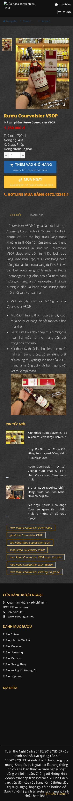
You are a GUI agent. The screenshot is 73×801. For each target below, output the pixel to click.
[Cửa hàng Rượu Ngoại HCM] (20, 6)
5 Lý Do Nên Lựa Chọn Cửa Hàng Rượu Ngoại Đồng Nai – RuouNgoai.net (47, 453)
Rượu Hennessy (13, 652)
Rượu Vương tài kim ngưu (19, 670)
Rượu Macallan (13, 646)
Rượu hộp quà (12, 676)
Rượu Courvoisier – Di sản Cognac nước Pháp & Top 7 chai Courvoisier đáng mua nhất (47, 473)
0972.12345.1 (16, 612)
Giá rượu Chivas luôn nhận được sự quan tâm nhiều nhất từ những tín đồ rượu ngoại (47, 511)
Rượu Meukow (12, 658)
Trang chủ (11, 21)
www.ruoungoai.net (21, 616)
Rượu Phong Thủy (14, 664)
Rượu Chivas (11, 634)
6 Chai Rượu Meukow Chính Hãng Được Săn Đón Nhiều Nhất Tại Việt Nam (47, 492)
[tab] (16, 215)
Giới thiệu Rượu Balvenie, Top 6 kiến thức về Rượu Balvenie (47, 435)
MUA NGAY (31, 181)
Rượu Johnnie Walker (16, 640)
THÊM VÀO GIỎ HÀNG (32, 167)
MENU (66, 12)
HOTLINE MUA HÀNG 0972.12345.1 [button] (38, 194)
